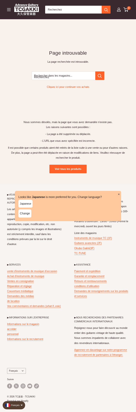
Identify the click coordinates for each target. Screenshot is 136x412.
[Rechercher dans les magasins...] (99, 75)
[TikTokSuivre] (36, 386)
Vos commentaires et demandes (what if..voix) (34, 305)
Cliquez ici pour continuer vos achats (68, 86)
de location (13, 301)
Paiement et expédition (87, 271)
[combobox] (73, 10)
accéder (11, 328)
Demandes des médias (20, 296)
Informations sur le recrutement (25, 338)
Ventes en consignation (20, 281)
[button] (126, 9)
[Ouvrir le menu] (9, 9)
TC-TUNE (80, 253)
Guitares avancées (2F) (88, 242)
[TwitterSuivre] (16, 386)
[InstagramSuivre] (23, 386)
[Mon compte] (119, 10)
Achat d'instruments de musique (25, 276)
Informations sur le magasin (23, 323)
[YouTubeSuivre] (29, 386)
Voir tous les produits (68, 168)
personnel (12, 333)
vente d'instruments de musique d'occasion (32, 271)
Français (13, 370)
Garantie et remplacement (89, 276)
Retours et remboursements (90, 281)
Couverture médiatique (20, 291)
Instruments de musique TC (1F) (93, 237)
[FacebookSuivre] (9, 386)
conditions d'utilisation (86, 286)
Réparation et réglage (19, 286)
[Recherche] (106, 10)
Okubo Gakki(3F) (84, 248)
